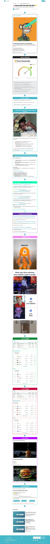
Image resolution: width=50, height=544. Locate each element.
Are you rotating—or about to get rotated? (19, 202)
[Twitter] (34, 540)
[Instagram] (37, 540)
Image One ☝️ (15, 461)
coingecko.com (25, 366)
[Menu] (45, 0)
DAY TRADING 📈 (15, 3)
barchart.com (26, 348)
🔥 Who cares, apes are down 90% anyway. (19, 50)
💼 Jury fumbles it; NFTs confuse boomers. (18, 49)
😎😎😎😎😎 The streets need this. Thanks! (19, 492)
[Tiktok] (35, 540)
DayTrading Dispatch (17, 8)
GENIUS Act (20, 84)
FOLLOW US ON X (24, 500)
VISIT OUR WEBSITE (32, 500)
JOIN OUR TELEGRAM (16, 500)
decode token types (30, 223)
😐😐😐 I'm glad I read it (16, 493)
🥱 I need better (15, 494)
